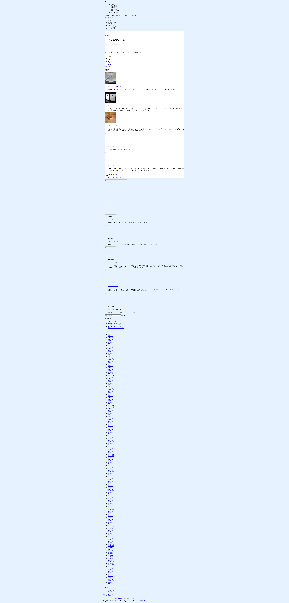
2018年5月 (110, 435)
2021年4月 (110, 399)
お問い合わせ (114, 12)
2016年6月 (110, 460)
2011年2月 (110, 558)
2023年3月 (110, 369)
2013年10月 (111, 511)
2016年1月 (110, 468)
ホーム (112, 4)
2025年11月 (111, 337)
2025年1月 (110, 347)
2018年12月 (111, 427)
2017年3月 (110, 451)
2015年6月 (110, 479)
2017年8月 (110, 445)
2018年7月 (110, 432)
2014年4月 (110, 501)
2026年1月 (110, 336)
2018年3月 (110, 437)
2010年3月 (110, 574)
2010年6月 (110, 569)
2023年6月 (110, 364)
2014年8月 (110, 495)
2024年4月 (110, 355)
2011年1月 (110, 560)
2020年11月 (111, 407)
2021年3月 (110, 400)
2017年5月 (110, 448)
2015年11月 (111, 471)
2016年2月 (110, 467)
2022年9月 (110, 377)
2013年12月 (111, 508)
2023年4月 (110, 367)
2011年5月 (110, 554)
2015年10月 (111, 473)
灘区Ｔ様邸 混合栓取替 (113, 126)
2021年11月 (111, 391)
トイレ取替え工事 (112, 174)
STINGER (142, 601)
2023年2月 (110, 370)
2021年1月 (110, 404)
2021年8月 (110, 392)
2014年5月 (110, 500)
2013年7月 (110, 516)
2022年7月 (110, 380)
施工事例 (108, 66)
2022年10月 (111, 375)
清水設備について (115, 7)
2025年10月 (111, 339)
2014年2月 (110, 505)
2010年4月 (110, 572)
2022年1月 (110, 388)
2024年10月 (111, 348)
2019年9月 (110, 422)
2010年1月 (110, 576)
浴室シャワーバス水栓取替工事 (114, 309)
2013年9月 (110, 512)
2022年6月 (110, 381)
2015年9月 (110, 475)
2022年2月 (110, 386)
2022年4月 (110, 383)
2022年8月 (110, 378)
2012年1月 (110, 541)
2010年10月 (111, 565)
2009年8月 (110, 584)
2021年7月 (110, 394)
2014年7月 (110, 497)
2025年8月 (110, 342)
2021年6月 (110, 396)
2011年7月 (110, 550)
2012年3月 (110, 538)
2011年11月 (111, 544)
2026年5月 (110, 334)
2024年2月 (110, 358)
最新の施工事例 (115, 6)
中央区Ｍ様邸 (110, 105)
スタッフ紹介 (114, 9)
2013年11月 (111, 509)
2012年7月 (110, 533)
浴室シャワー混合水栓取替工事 (114, 86)
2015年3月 (110, 484)
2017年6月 (110, 446)
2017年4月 (110, 449)
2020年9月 (110, 408)
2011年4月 (110, 555)
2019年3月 (110, 424)
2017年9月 (110, 443)
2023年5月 (110, 366)
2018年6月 (110, 434)
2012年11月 (111, 528)
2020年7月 (110, 410)
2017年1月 (110, 452)
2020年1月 (110, 419)
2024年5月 (110, 353)
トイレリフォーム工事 (112, 262)
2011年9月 (110, 547)
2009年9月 (110, 582)
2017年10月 (111, 441)
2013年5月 (110, 519)
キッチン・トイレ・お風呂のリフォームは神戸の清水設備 (118, 598)
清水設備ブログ (109, 18)
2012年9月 (110, 531)
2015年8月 (110, 476)
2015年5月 (110, 481)
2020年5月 (110, 413)
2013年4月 (110, 520)
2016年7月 (110, 459)
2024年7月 (110, 350)
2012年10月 (111, 530)
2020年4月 (110, 415)
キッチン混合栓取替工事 (114, 177)
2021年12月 (111, 389)
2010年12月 (111, 561)
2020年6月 (110, 411)
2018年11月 (111, 429)
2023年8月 (110, 362)
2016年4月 (110, 464)
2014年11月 (111, 490)
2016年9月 (110, 457)
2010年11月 (111, 563)
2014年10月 (111, 492)
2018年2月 (110, 438)
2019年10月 (111, 421)
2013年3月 (110, 522)
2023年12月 (111, 359)
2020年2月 (110, 418)
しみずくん (111, 590)
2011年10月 (111, 546)
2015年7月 (110, 478)
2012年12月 (111, 527)
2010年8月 (110, 568)
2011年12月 (111, 542)
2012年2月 (110, 539)
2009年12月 (111, 577)
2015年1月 (110, 487)
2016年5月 (110, 462)
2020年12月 (111, 405)
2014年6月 (110, 498)
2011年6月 (110, 552)
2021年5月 (110, 397)
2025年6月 (110, 345)
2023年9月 (110, 361)
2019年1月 (110, 426)
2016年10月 (111, 456)
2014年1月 (110, 506)
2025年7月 (110, 344)
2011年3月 (110, 557)
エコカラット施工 (111, 165)
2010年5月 (110, 571)
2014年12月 (111, 489)
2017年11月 (111, 440)
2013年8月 (110, 514)
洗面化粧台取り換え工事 (113, 241)
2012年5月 (110, 535)
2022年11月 (111, 374)
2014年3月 (110, 503)
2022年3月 (110, 385)
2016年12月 (111, 454)
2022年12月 (111, 372)
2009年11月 (111, 579)
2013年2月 (110, 524)
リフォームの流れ (115, 10)
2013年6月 (110, 517)
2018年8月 (110, 430)
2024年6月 (110, 351)
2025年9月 (110, 340)
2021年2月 (110, 402)
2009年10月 (111, 580)
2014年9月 (110, 494)
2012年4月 (110, 536)
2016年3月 (110, 465)
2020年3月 (110, 416)
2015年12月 (111, 470)
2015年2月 (110, 486)
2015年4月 (110, 482)
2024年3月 (110, 356)
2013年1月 (110, 525)
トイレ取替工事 (111, 219)
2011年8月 (110, 549)
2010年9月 (110, 566)
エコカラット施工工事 (112, 146)
